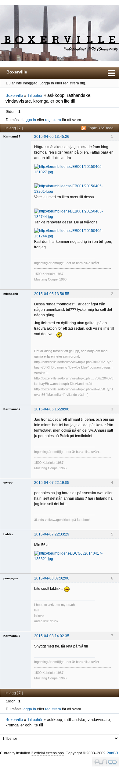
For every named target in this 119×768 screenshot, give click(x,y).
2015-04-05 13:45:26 (51, 136)
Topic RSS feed (101, 128)
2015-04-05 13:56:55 (51, 294)
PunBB (112, 753)
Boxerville (16, 72)
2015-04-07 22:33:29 (51, 534)
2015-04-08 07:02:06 (51, 578)
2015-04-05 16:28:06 (51, 409)
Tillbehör (34, 95)
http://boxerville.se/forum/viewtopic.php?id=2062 (69, 362)
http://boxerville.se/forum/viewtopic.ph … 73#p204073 (73, 378)
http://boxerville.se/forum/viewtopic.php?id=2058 (69, 389)
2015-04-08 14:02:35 (51, 636)
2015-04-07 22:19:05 (51, 483)
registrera (53, 120)
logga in (29, 120)
